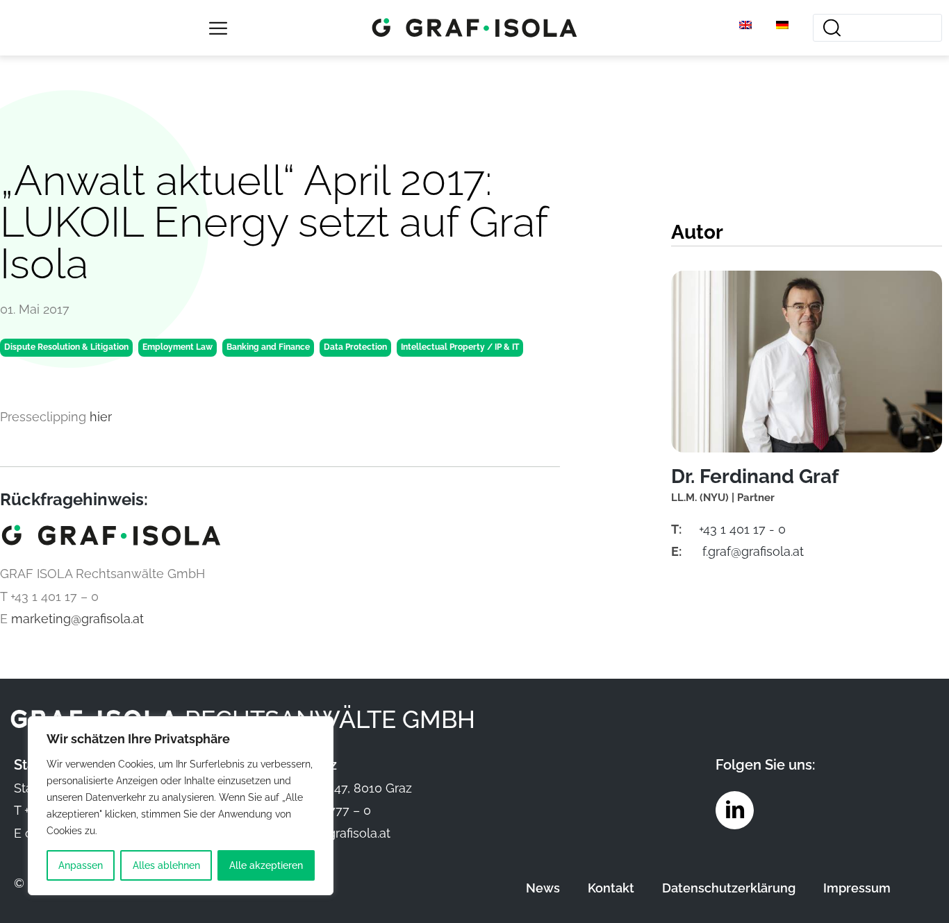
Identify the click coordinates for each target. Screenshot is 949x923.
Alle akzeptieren (266, 865)
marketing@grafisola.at (77, 618)
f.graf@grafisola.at (753, 551)
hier (101, 416)
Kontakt (611, 888)
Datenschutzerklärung (728, 888)
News (543, 888)
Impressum (857, 888)
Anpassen (80, 865)
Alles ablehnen (166, 865)
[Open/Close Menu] (218, 28)
